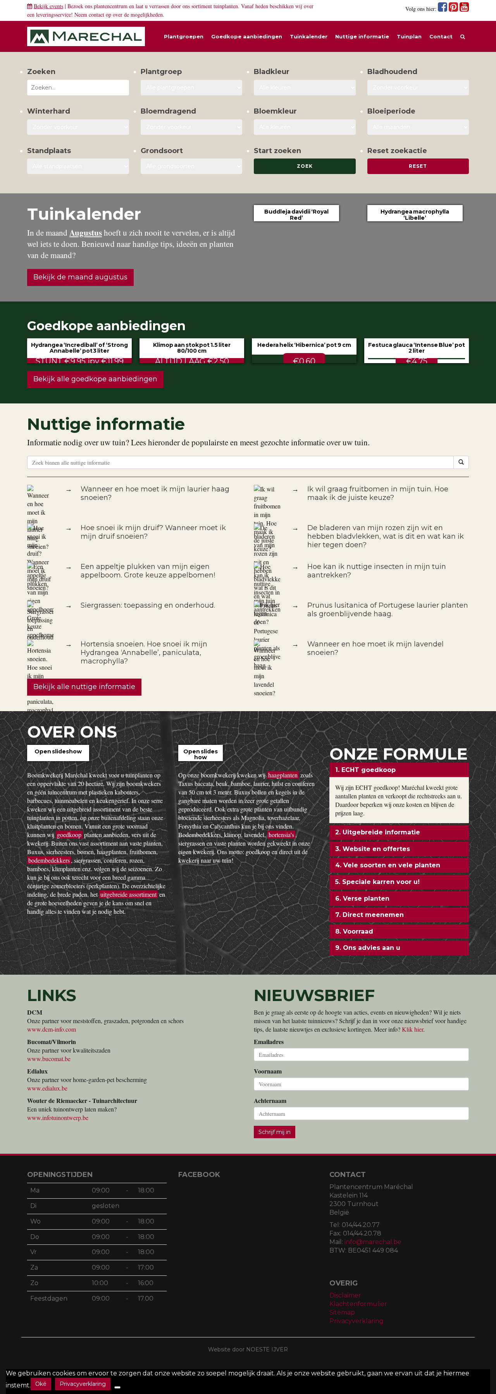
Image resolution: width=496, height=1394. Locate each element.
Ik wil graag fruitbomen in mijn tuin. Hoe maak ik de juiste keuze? (377, 493)
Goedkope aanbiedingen (246, 36)
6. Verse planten (362, 898)
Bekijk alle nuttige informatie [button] (84, 686)
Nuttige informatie (362, 36)
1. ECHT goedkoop (365, 770)
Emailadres (269, 1041)
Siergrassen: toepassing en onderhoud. (148, 605)
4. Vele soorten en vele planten (387, 865)
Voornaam (268, 1071)
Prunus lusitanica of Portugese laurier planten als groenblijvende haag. (387, 609)
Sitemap (342, 1312)
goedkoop (69, 835)
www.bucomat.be (49, 1059)
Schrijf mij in (274, 1132)
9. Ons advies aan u (367, 947)
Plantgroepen (183, 36)
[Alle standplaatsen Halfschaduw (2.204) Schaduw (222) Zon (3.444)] (78, 166)
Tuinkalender (308, 36)
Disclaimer (345, 1295)
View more (58, 760)
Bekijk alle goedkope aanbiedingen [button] (95, 379)
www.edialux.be (47, 1088)
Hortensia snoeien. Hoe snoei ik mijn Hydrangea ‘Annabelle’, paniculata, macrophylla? (144, 652)
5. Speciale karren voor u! (377, 882)
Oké (40, 1383)
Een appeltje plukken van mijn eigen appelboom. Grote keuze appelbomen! (148, 570)
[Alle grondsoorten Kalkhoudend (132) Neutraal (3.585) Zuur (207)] (192, 166)
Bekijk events (48, 6)
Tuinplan (409, 36)
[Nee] (117, 1387)
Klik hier (412, 1029)
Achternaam (270, 1100)
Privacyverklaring (356, 1321)
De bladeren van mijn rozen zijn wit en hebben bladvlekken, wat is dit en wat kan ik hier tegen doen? (385, 536)
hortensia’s (281, 835)
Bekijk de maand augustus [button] (80, 277)
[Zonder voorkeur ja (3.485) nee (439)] (192, 127)
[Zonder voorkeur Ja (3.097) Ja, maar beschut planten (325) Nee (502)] (78, 127)
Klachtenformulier (358, 1304)
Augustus (85, 232)
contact (96, 14)
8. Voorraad (354, 931)
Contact (441, 36)
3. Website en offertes (372, 849)
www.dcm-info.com (51, 1029)
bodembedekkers (49, 860)
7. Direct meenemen (369, 914)
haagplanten (283, 775)
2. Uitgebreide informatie (377, 832)
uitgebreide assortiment (128, 894)
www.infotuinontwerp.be (57, 1117)
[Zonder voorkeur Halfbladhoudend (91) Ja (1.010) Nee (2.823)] (418, 87)
